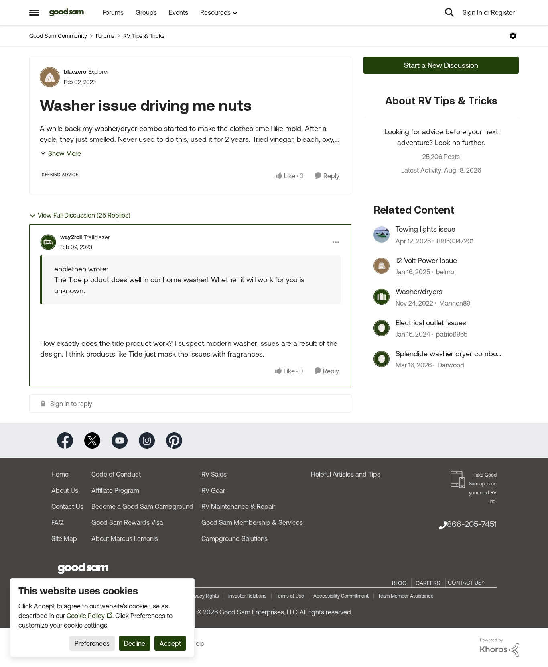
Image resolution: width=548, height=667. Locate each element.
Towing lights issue (425, 229)
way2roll (71, 237)
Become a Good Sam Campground (142, 506)
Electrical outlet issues (431, 322)
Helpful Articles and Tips (345, 474)
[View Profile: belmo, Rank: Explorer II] (381, 266)
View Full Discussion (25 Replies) (84, 215)
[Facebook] (65, 440)
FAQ (57, 522)
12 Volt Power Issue (426, 260)
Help (198, 643)
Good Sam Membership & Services (252, 522)
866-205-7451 (472, 523)
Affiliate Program (115, 490)
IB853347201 (455, 241)
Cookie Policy (86, 615)
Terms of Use (290, 596)
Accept (170, 643)
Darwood (451, 365)
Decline (134, 643)
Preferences (92, 643)
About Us (64, 490)
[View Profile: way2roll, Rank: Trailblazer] (48, 242)
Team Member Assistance (406, 596)
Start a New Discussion (441, 65)
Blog (399, 583)
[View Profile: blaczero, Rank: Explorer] (50, 77)
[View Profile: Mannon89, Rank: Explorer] (381, 297)
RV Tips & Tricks (143, 36)
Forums (105, 36)
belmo (445, 271)
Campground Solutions (234, 538)
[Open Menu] (513, 35)
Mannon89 (454, 303)
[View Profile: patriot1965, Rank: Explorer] (381, 328)
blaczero (75, 72)
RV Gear (213, 490)
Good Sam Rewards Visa (127, 522)
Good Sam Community (58, 36)
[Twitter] (92, 440)
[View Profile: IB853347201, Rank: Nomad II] (381, 234)
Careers (428, 583)
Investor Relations (247, 596)
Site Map (64, 538)
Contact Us (67, 506)
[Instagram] (146, 440)
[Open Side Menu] (34, 12)
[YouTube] (119, 440)
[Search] (449, 12)
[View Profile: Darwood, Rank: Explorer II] (381, 359)
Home (60, 474)
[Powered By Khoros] (499, 647)
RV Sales (214, 474)
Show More (64, 153)
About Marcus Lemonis (124, 538)
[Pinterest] (174, 440)
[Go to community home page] (67, 12)
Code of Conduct (116, 474)
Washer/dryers (419, 291)
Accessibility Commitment (341, 596)
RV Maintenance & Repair (238, 506)
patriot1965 (451, 334)
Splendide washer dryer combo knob (446, 353)
